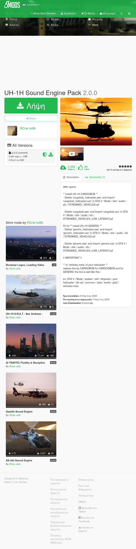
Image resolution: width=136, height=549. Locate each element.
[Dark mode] (121, 13)
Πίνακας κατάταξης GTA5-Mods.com (61, 539)
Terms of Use (86, 495)
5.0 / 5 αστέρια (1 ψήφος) (119, 170)
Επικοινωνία (86, 479)
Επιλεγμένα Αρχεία (58, 491)
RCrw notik (28, 128)
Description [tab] (72, 177)
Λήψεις (71, 169)
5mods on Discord (85, 529)
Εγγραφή (109, 13)
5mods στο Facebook (86, 519)
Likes (86, 169)
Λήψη (34, 105)
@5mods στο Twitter (87, 509)
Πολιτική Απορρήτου (85, 487)
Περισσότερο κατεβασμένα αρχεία (59, 512)
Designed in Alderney (16, 478)
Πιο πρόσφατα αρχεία (59, 481)
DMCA (82, 502)
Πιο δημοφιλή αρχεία (58, 500)
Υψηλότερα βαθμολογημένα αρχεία (60, 525)
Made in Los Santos (15, 482)
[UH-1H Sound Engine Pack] (96, 122)
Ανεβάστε (69, 13)
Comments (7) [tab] (96, 177)
